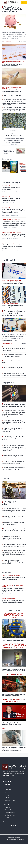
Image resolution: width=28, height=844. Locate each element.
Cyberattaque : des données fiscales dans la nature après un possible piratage (14, 374)
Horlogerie (9, 575)
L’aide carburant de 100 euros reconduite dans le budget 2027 (11, 96)
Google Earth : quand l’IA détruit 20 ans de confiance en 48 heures (13, 462)
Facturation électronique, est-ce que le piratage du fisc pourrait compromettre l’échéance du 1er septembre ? (14, 109)
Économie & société (19, 585)
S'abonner (24, 2)
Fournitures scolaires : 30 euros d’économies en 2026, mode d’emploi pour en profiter (13, 348)
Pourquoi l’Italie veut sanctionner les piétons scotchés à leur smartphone (12, 90)
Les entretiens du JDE (6, 185)
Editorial (9, 219)
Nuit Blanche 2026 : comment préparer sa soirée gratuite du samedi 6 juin (13, 694)
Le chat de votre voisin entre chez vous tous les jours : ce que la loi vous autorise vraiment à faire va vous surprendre (13, 749)
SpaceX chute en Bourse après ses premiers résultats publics (12, 456)
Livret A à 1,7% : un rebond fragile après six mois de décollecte (12, 9)
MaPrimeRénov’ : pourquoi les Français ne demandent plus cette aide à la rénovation (13, 669)
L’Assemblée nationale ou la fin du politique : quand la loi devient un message (12, 246)
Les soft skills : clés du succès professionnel (11, 188)
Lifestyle (14, 575)
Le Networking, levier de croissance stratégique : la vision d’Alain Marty (11, 723)
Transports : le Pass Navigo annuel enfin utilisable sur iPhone (13, 523)
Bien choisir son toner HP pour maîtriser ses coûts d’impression (13, 405)
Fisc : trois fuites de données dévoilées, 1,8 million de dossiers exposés (14, 355)
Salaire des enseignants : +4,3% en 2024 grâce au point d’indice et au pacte (13, 313)
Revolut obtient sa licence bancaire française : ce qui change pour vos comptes (13, 437)
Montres (18, 575)
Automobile (4, 585)
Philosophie (4, 219)
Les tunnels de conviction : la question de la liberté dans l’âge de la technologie (14, 235)
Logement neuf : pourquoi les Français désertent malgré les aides (12, 306)
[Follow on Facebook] (11, 825)
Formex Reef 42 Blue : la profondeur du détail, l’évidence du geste (14, 578)
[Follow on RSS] (16, 825)
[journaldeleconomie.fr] (10, 2)
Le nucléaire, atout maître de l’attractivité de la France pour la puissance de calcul (11, 538)
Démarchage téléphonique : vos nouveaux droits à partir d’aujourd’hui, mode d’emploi (13, 422)
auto (13, 585)
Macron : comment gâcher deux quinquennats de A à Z (11, 199)
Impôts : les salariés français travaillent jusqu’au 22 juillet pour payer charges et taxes (14, 562)
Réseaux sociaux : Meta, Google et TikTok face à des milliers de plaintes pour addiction (13, 429)
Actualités (4, 232)
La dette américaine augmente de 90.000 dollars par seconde (14, 134)
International (4, 586)
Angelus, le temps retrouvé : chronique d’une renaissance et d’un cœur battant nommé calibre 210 (14, 510)
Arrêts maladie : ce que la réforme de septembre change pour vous (12, 64)
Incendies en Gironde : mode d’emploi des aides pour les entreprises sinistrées (14, 545)
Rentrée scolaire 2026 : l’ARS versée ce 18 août (14, 361)
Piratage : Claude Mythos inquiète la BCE (13, 640)
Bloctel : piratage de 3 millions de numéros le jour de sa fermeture (12, 368)
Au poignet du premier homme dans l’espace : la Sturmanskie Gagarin (13, 601)
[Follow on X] (14, 825)
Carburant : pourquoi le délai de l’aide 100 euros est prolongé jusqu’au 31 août (13, 529)
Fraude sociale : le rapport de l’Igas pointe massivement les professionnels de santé (13, 282)
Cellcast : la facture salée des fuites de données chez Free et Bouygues (13, 468)
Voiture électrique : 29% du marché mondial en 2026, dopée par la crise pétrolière (12, 590)
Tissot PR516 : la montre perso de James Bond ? (12, 517)
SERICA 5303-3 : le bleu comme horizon (13, 503)
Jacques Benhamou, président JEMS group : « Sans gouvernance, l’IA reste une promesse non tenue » (13, 210)
